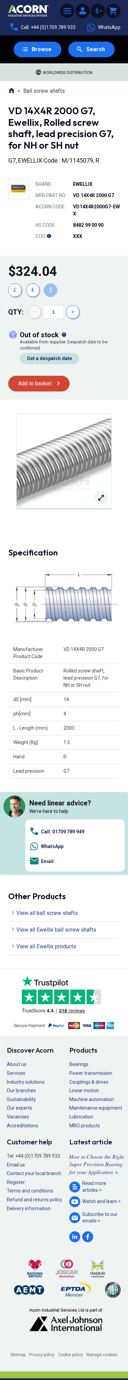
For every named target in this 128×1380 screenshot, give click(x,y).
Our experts (19, 1108)
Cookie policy (70, 1354)
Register (16, 1182)
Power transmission (90, 1073)
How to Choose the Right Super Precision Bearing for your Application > (96, 1164)
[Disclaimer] (48, 236)
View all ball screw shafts (47, 913)
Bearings (78, 1064)
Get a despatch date (49, 358)
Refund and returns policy (34, 1199)
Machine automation (91, 1099)
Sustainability (21, 1099)
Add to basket (35, 383)
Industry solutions (26, 1082)
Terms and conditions (30, 1190)
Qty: (16, 312)
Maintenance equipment (95, 1108)
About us (16, 1064)
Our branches (21, 1090)
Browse (42, 49)
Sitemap (18, 1354)
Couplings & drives (89, 1082)
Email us (16, 1165)
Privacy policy (42, 1354)
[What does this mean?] (63, 335)
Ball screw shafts (44, 91)
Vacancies (18, 1116)
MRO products (84, 1125)
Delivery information (29, 1208)
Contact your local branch (34, 1173)
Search (95, 49)
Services (16, 1073)
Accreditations (22, 1125)
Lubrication (81, 1116)
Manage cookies (102, 1354)
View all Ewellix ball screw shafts (56, 929)
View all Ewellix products (46, 946)
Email (47, 861)
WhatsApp (109, 27)
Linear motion (84, 1090)
